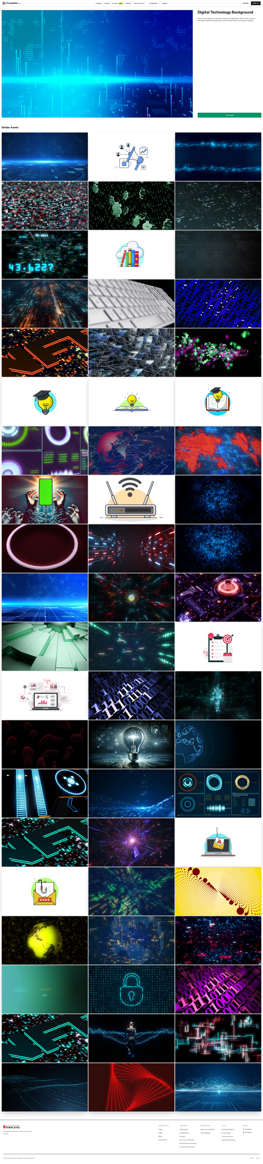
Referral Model (205, 1133)
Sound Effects (184, 1133)
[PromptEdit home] (11, 3)
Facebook (248, 1129)
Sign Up (256, 3)
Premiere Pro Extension (187, 1147)
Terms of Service (227, 1136)
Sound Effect (163, 1140)
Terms (258, 1158)
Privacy (252, 1158)
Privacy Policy (226, 1133)
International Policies (228, 1140)
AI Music (128, 3)
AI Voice (117, 3)
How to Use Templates (187, 1140)
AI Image (99, 3)
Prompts (182, 1136)
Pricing (164, 3)
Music (160, 1136)
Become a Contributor (208, 1129)
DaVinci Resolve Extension (188, 1143)
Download (229, 115)
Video (160, 1133)
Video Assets (184, 1129)
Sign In (246, 3)
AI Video (107, 3)
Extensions (153, 3)
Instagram (248, 1132)
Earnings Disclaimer (228, 1129)
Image (161, 1129)
